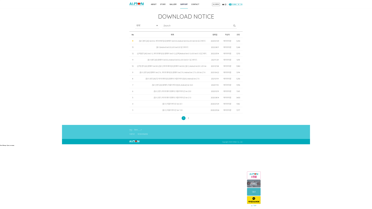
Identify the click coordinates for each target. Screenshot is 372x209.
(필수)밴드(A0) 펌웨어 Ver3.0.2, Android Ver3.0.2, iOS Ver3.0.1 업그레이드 (172, 60)
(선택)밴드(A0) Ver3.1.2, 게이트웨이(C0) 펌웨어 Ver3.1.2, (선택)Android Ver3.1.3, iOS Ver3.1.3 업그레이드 (172, 54)
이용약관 (132, 134)
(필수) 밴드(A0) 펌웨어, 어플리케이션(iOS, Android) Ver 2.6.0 (172, 85)
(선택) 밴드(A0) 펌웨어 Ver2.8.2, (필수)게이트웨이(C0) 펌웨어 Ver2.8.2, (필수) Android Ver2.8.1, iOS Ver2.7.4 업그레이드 (172, 66)
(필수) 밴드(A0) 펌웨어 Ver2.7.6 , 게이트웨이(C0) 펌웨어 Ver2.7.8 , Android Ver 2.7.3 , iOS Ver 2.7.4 (172, 72)
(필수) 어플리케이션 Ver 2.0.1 (172, 104)
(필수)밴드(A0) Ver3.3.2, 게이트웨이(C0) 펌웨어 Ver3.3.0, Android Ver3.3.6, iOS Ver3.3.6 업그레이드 (172, 41)
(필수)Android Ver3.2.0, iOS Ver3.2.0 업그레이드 (172, 47)
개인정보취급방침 (142, 134)
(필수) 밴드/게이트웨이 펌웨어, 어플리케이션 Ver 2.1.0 (172, 98)
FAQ (130, 130)
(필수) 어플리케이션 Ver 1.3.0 (172, 110)
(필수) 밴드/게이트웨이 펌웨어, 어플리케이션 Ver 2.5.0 (172, 91)
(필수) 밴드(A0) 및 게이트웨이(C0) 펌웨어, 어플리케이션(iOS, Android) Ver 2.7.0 (172, 79)
